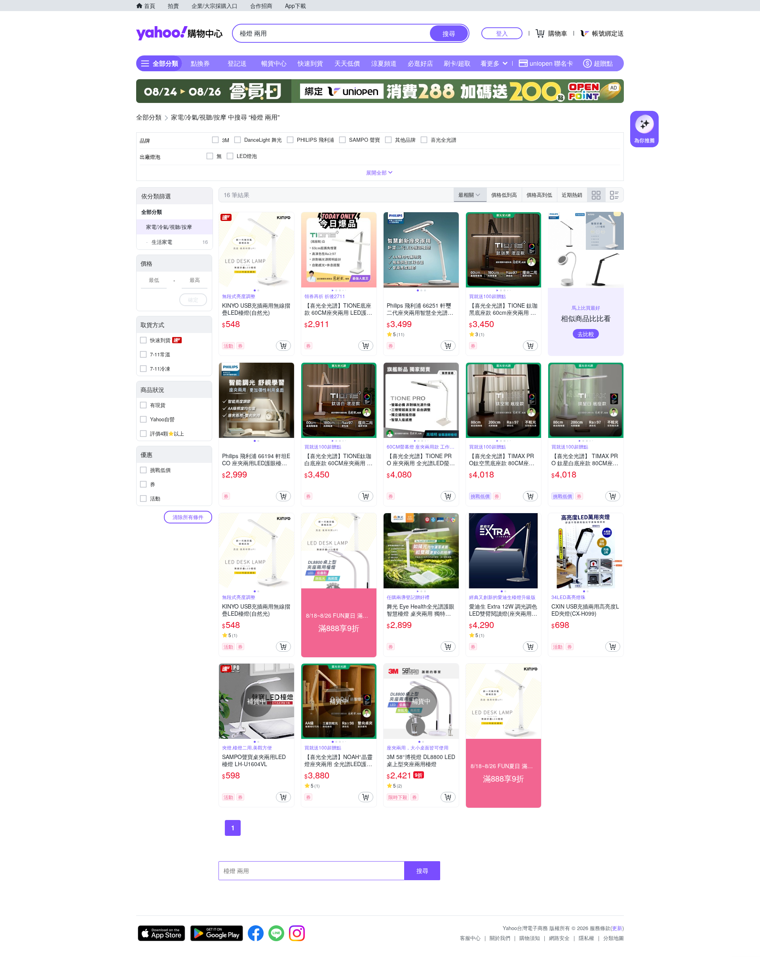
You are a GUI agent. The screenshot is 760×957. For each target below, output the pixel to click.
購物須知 (529, 938)
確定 (193, 299)
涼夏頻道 (384, 63)
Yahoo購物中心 (179, 33)
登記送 (237, 63)
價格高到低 (539, 194)
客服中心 (470, 938)
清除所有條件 (188, 517)
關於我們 (500, 938)
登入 (502, 33)
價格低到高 (504, 194)
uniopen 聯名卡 (551, 63)
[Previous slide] (224, 250)
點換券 (200, 63)
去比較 (586, 334)
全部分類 (151, 211)
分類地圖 (613, 938)
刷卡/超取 (457, 63)
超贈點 (603, 63)
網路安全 (559, 938)
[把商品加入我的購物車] (283, 346)
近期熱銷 (572, 194)
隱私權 (586, 938)
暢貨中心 (274, 63)
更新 (617, 928)
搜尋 (422, 870)
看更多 (490, 63)
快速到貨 (310, 63)
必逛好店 (420, 63)
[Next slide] (289, 250)
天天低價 (347, 63)
